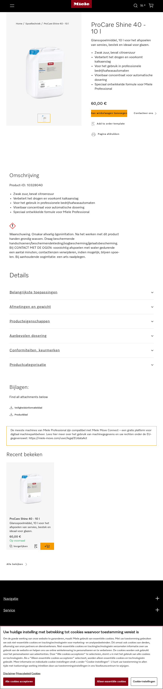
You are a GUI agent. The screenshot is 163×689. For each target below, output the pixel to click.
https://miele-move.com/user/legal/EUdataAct (58, 438)
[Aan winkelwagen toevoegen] (47, 546)
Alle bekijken (15, 564)
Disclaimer (9, 673)
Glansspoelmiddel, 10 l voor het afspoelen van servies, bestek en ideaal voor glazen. (30, 527)
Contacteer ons (143, 113)
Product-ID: (17, 185)
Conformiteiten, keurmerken (35, 350)
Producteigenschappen (30, 321)
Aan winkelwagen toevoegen (109, 113)
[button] (31, 6)
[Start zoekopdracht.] (136, 5)
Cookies (35, 673)
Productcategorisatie (28, 365)
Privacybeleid (23, 673)
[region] (81, 657)
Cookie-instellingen (144, 681)
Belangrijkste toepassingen (33, 292)
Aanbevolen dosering (28, 336)
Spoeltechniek (33, 24)
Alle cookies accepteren (19, 681)
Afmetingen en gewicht (30, 307)
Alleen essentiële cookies (111, 681)
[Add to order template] (36, 546)
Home (19, 24)
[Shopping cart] (151, 6)
